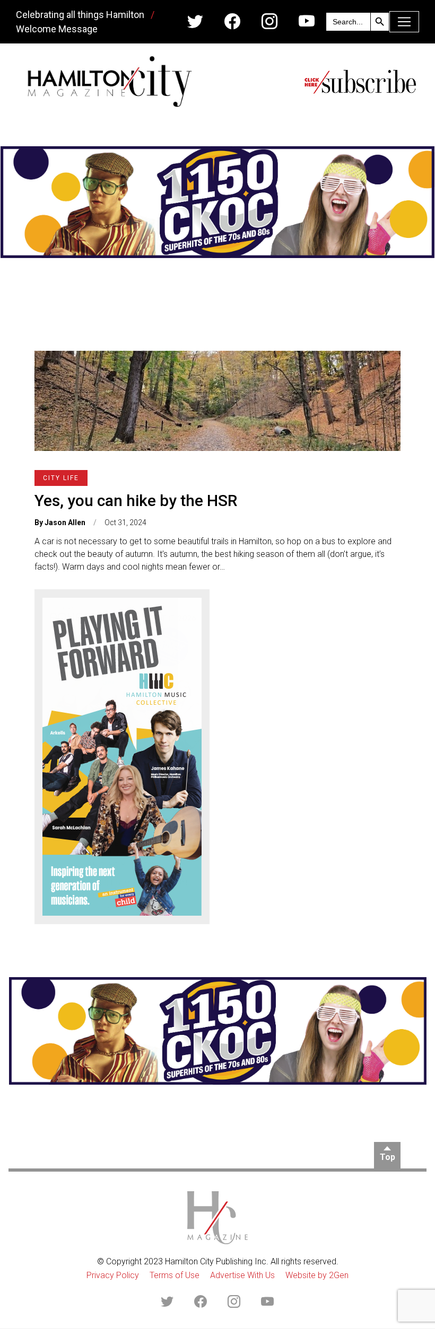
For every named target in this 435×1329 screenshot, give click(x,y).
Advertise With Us (242, 1275)
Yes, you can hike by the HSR (135, 500)
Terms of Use (174, 1275)
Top (387, 1157)
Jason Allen (65, 522)
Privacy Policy (112, 1275)
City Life (61, 478)
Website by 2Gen (317, 1275)
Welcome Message (57, 28)
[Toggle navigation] (404, 21)
